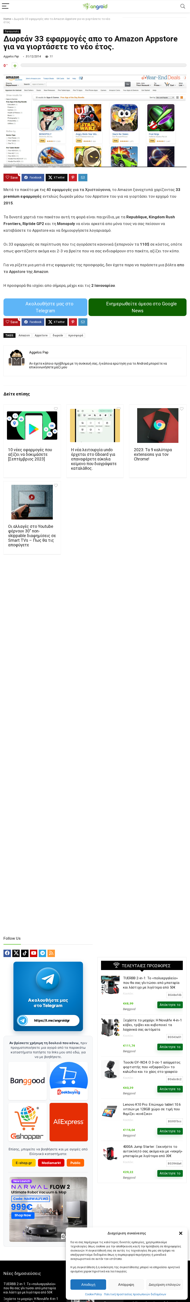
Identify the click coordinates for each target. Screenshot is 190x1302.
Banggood (129, 1009)
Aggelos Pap (11, 56)
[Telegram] (42, 953)
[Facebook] (7, 953)
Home (7, 19)
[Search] (182, 6)
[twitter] (16, 953)
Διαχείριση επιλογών (164, 1284)
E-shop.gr (24, 1163)
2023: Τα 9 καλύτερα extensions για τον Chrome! (153, 454)
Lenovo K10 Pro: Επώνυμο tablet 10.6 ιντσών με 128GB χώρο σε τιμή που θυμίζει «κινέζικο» (152, 1109)
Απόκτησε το (170, 1005)
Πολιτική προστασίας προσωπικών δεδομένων (135, 1294)
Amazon (24, 335)
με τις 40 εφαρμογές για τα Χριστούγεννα (72, 189)
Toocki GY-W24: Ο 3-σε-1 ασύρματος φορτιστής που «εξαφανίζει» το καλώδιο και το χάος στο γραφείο (151, 1067)
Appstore (41, 335)
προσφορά (75, 335)
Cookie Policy (93, 1294)
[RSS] (51, 953)
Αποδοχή (88, 1284)
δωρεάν (58, 335)
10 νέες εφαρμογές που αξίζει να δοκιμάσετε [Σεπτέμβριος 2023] (30, 454)
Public (75, 1163)
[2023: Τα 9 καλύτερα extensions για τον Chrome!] (158, 425)
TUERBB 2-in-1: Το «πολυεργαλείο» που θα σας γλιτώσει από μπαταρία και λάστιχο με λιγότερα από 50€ (151, 982)
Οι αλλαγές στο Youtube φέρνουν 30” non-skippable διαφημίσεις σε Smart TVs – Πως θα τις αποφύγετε (32, 535)
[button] (180, 1233)
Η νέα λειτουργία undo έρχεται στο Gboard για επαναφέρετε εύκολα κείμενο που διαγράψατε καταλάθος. (94, 459)
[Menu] (5, 6)
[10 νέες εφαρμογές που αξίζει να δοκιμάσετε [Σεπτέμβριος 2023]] (32, 425)
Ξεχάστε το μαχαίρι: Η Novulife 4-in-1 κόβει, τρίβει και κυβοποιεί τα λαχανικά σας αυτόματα (152, 1025)
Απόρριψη (126, 1284)
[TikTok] (24, 953)
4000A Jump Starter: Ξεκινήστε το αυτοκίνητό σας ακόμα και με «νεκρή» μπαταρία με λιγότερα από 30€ (152, 1151)
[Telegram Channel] (48, 979)
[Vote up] (15, 66)
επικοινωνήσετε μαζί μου (48, 367)
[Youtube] (33, 953)
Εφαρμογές (12, 31)
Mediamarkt (51, 1163)
